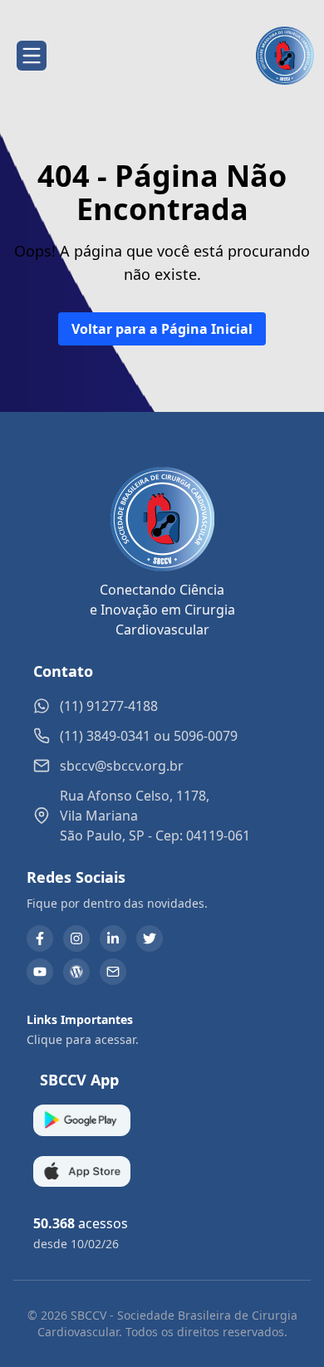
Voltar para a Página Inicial (162, 329)
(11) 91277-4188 (109, 706)
